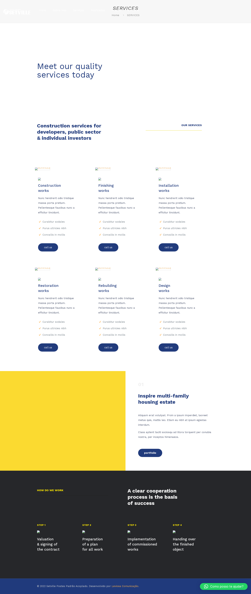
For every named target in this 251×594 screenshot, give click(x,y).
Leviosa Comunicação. (125, 586)
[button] (224, 586)
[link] (42, 169)
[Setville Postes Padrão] (16, 10)
